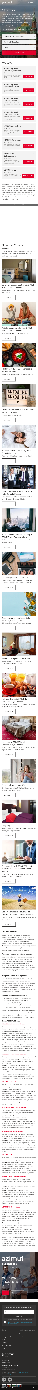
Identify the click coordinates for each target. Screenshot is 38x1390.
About (4, 1334)
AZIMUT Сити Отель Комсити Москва (14, 1107)
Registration (19, 1316)
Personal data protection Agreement (23, 1322)
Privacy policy (10, 1322)
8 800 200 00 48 (6, 1362)
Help (3, 1348)
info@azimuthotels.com (8, 1370)
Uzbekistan (22, 1337)
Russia (21, 1334)
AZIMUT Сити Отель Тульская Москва (14, 1082)
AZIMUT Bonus (6, 1345)
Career (4, 1339)
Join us (5, 1293)
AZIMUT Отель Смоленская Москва (13, 1024)
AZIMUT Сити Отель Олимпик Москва (14, 1054)
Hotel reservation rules (12, 1323)
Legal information (23, 1372)
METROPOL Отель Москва (11, 1207)
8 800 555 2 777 (6, 1367)
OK (33, 1387)
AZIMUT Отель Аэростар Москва (12, 1131)
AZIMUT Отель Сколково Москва (14, 1176)
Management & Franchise (9, 1337)
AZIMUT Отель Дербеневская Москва (14, 1155)
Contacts (4, 1342)
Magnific (10, 1374)
